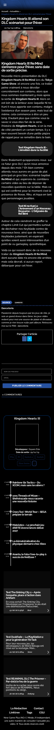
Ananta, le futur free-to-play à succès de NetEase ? (29, 556)
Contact (39, 708)
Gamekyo (18, 303)
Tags (29, 712)
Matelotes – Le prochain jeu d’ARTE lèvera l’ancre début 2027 (28, 527)
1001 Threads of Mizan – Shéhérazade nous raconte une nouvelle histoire (27, 498)
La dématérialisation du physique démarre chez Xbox (29, 542)
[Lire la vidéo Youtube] (27, 284)
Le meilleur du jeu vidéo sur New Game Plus (27, 5)
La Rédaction (19, 708)
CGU (42, 712)
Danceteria (7, 308)
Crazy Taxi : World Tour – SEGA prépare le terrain (29, 513)
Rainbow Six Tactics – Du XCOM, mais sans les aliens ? (28, 484)
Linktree (14, 712)
